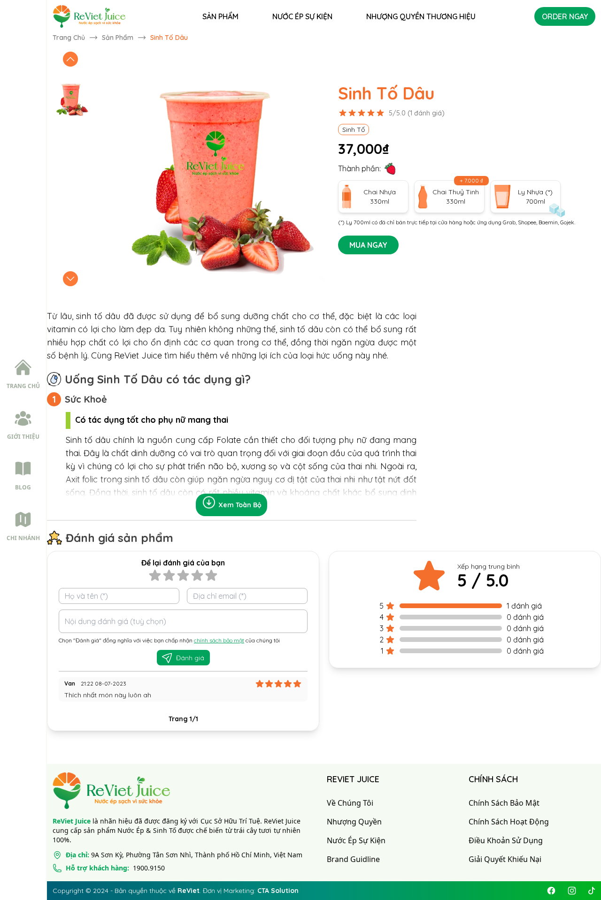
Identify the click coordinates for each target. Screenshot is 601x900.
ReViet (188, 890)
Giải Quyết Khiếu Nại (505, 859)
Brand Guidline (353, 859)
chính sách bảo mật (219, 640)
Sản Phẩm (117, 37)
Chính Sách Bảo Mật (504, 803)
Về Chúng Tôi (350, 803)
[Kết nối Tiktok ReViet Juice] (591, 890)
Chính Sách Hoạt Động (509, 821)
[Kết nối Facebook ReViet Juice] (551, 890)
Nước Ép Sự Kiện (356, 840)
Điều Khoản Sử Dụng (506, 840)
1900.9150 (115, 867)
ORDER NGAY (565, 16)
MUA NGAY (368, 245)
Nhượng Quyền (354, 821)
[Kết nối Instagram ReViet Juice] (572, 890)
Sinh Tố (353, 129)
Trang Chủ (69, 37)
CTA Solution (278, 890)
